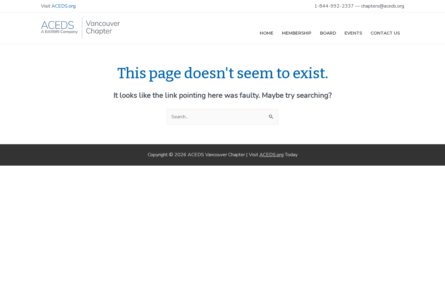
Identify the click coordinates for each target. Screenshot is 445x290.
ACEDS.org (63, 6)
